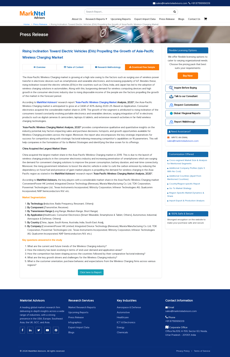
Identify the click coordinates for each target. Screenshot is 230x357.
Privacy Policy (183, 351)
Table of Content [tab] (74, 67)
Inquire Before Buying (185, 87)
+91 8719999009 (200, 3)
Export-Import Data (145, 19)
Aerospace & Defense (129, 307)
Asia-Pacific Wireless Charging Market (96, 102)
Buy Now (188, 75)
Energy (120, 327)
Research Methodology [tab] (109, 67)
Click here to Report (91, 272)
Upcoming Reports (121, 19)
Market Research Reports (82, 307)
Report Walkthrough (184, 121)
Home (27, 24)
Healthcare (123, 317)
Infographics (75, 322)
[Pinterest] (56, 330)
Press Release (167, 19)
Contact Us (194, 19)
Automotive (123, 312)
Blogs (181, 19)
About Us (77, 19)
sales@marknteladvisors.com (171, 3)
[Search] (175, 12)
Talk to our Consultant (186, 96)
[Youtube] (47, 330)
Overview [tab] (40, 67)
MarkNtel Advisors (47, 102)
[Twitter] (39, 330)
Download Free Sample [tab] (143, 67)
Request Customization (186, 104)
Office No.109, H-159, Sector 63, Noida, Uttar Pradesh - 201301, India (186, 333)
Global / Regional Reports (187, 113)
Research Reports (96, 19)
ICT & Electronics (126, 322)
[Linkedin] (22, 330)
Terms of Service (202, 351)
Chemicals (122, 332)
